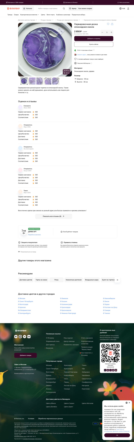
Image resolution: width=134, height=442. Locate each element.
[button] (102, 32)
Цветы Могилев (87, 403)
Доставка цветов (26, 280)
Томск (84, 365)
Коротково (86, 389)
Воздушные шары (92, 280)
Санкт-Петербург (52, 369)
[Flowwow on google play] (105, 370)
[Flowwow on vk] (29, 336)
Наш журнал (68, 338)
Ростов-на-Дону (70, 385)
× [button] (129, 402)
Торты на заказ (41, 280)
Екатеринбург (51, 382)
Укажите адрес (81, 54)
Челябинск (86, 375)
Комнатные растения (74, 280)
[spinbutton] (106, 32)
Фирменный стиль (52, 341)
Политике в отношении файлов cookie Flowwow (116, 430)
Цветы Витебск (51, 407)
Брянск (48, 375)
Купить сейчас (93, 44)
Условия (31, 419)
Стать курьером (87, 338)
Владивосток (51, 379)
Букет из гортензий (109, 280)
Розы (56, 280)
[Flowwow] (13, 8)
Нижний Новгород (70, 372)
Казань (48, 389)
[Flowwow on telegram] (24, 336)
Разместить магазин (71, 345)
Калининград (51, 392)
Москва (49, 365)
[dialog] (117, 420)
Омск (66, 379)
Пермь (66, 382)
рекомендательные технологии (32, 439)
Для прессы (50, 345)
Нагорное (85, 385)
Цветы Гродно (69, 403)
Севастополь (86, 379)
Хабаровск (86, 372)
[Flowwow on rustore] (113, 370)
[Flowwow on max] (20, 336)
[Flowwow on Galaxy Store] (116, 370)
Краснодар (68, 365)
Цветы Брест (68, 407)
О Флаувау (50, 338)
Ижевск (49, 385)
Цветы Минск (51, 403)
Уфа (83, 369)
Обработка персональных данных (50, 419)
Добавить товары (25, 355)
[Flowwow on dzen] (15, 336)
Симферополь (87, 382)
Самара (67, 389)
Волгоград (50, 372)
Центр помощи (69, 341)
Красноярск (68, 369)
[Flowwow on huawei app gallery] (110, 370)
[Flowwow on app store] (108, 370)
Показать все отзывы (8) (52, 216)
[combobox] (127, 403)
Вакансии (49, 348)
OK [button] (117, 435)
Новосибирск (69, 375)
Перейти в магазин (34, 234)
